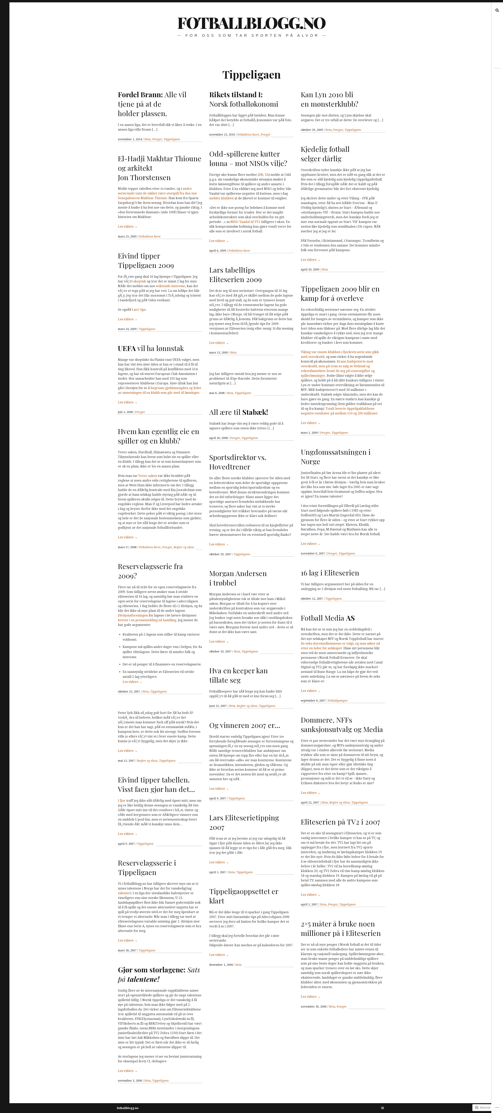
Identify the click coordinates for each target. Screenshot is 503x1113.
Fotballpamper (338, 700)
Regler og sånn (184, 547)
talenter (124, 893)
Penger (157, 139)
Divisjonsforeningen (133, 615)
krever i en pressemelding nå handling (147, 620)
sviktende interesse (170, 286)
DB (261, 175)
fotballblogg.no (251, 22)
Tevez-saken (147, 476)
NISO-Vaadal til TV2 (245, 222)
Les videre (310, 260)
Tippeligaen (172, 139)
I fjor (121, 800)
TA (267, 175)
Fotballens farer (248, 134)
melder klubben (221, 198)
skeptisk (139, 281)
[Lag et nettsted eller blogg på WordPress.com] (382, 1108)
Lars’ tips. (139, 309)
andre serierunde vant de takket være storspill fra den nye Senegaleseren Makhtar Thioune (157, 193)
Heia (147, 139)
